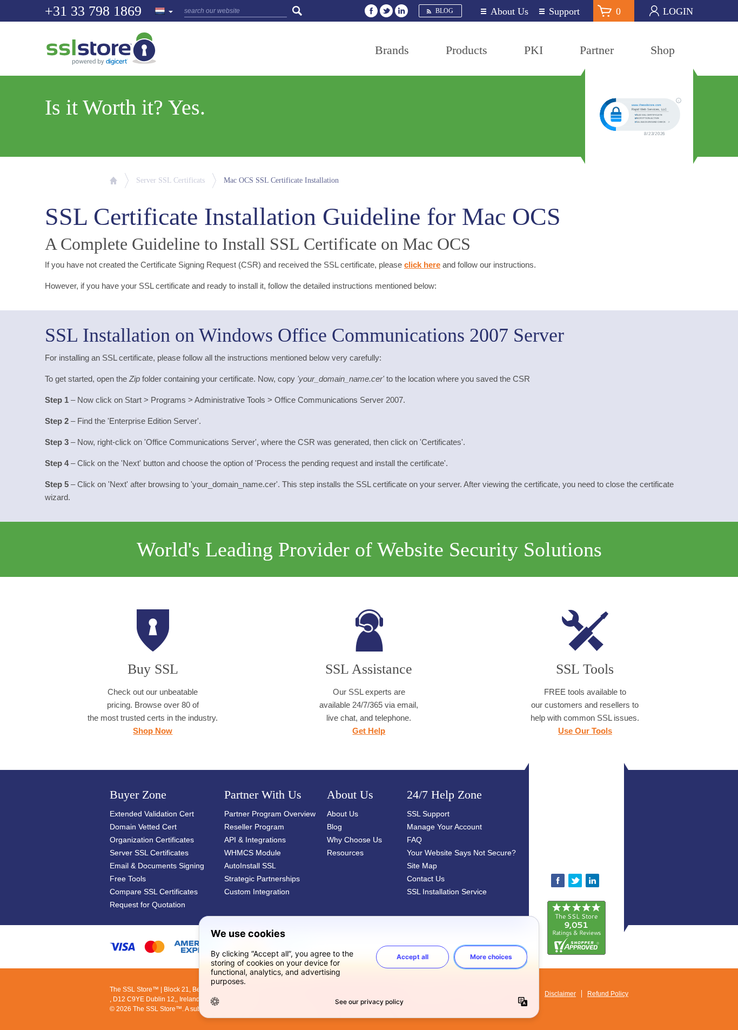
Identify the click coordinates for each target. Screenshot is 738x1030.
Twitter (386, 10)
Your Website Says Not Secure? (461, 852)
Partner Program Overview (270, 813)
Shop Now (152, 730)
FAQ (414, 839)
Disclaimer (560, 994)
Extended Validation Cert (152, 813)
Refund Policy (607, 994)
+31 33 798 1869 (93, 11)
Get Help (368, 730)
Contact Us (426, 878)
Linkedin (401, 10)
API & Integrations (255, 839)
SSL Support (428, 813)
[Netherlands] (164, 11)
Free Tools (128, 878)
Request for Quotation (147, 904)
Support (564, 11)
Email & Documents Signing (157, 865)
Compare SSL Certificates (154, 891)
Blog (444, 11)
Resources (345, 852)
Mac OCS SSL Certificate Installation (281, 180)
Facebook (371, 10)
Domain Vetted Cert (143, 826)
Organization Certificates (152, 839)
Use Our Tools (585, 730)
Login (678, 11)
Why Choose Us (354, 839)
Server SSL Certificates (149, 852)
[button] (610, 822)
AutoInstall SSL (250, 865)
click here (422, 264)
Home (113, 180)
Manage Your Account (444, 826)
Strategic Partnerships (262, 878)
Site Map (422, 865)
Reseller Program (254, 826)
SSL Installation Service (447, 891)
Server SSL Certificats (170, 180)
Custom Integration (257, 891)
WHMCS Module (252, 852)
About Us (509, 11)
